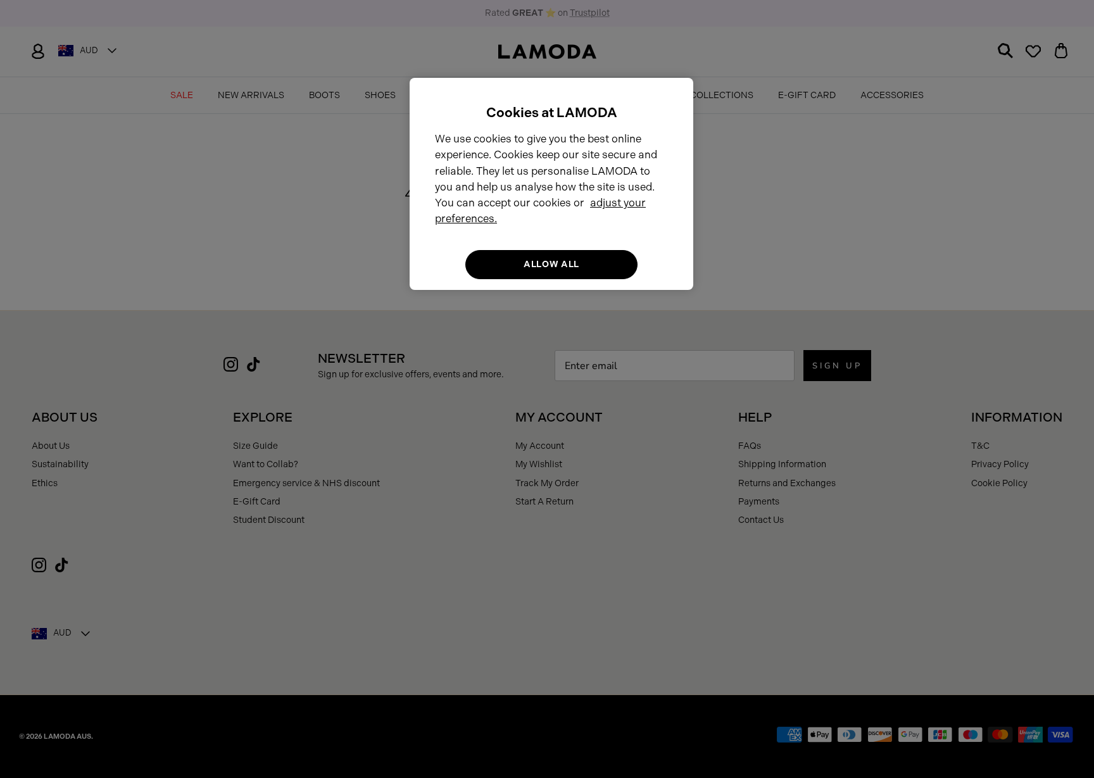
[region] (551, 184)
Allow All (551, 264)
